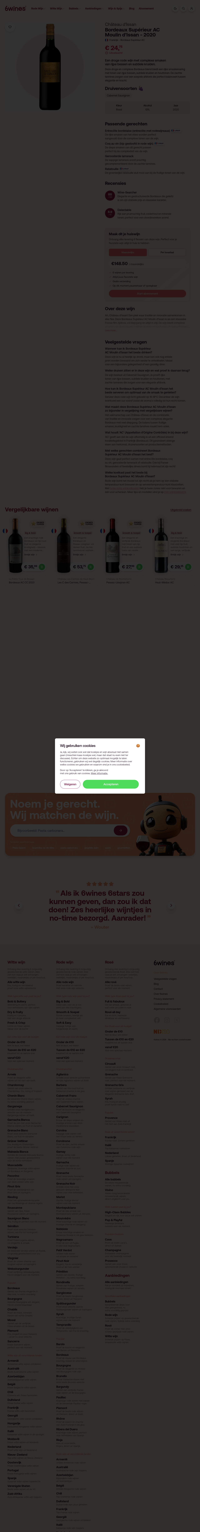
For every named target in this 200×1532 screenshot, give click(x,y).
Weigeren (70, 784)
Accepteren (110, 784)
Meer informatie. (99, 773)
